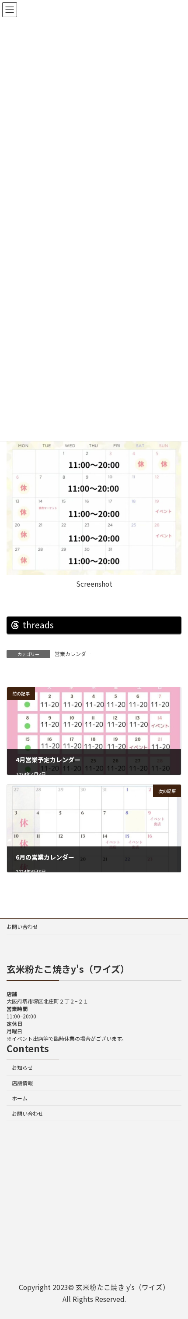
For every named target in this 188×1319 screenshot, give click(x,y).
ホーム (20, 1098)
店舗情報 (22, 1082)
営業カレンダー (73, 653)
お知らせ (22, 1068)
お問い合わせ (22, 926)
